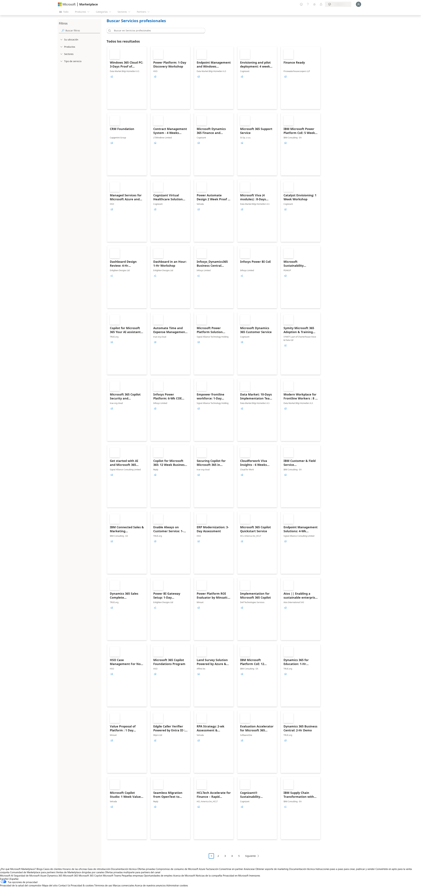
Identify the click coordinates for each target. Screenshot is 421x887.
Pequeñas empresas (132, 875)
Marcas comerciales (123, 885)
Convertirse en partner (231, 869)
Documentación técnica (124, 869)
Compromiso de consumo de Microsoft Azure (181, 869)
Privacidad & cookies (82, 885)
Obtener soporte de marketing (271, 869)
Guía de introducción (99, 869)
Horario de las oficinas (74, 869)
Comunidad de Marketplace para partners (32, 872)
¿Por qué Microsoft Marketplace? (18, 869)
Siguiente (250, 855)
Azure (43, 875)
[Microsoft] (67, 4)
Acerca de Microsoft (184, 875)
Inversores (254, 875)
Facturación (212, 869)
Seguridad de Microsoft (27, 875)
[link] (127, 78)
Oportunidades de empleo (158, 875)
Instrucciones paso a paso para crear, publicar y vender (345, 869)
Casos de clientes (52, 869)
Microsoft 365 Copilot (90, 875)
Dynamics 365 (54, 875)
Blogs (40, 869)
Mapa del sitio (50, 885)
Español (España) (9, 878)
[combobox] (156, 30)
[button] (109, 31)
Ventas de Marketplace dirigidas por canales (80, 872)
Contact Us (64, 885)
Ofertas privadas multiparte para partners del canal (132, 872)
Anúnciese (249, 869)
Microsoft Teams (112, 875)
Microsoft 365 (70, 875)
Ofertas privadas (146, 869)
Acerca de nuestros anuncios (150, 885)
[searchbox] (82, 30)
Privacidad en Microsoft (235, 875)
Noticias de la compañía (209, 875)
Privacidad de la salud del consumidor (20, 885)
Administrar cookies (177, 885)
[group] (111, 76)
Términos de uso (103, 885)
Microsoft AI (6, 875)
